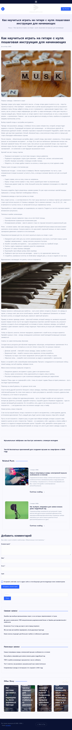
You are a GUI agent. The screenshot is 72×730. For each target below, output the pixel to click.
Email (3, 566)
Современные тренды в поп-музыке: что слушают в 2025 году (23, 667)
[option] (11, 698)
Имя (3, 558)
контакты (8, 725)
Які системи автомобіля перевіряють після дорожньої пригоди (24, 630)
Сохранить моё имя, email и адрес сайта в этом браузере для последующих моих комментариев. (34, 581)
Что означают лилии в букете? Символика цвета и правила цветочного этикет (44, 695)
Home (10, 28)
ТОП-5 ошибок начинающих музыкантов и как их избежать (22, 660)
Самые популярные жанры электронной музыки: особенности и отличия (27, 652)
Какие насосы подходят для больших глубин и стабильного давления (26, 634)
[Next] (66, 681)
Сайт (2, 573)
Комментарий (6, 544)
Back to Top (42, 724)
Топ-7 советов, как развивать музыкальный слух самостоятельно (25, 664)
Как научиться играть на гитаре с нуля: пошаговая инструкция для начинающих (39, 28)
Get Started (66, 8)
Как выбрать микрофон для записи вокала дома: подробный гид (24, 656)
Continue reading (36, 492)
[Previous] (63, 681)
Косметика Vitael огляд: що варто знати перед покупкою (21, 626)
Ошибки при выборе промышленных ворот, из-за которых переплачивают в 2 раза (30, 616)
